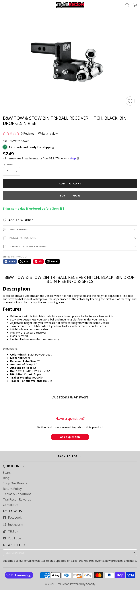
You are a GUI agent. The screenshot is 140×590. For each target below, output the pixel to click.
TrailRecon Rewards (17, 499)
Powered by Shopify (82, 584)
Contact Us (10, 505)
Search (7, 472)
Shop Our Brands (15, 483)
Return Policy (12, 488)
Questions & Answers (70, 397)
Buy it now (70, 195)
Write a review (48, 133)
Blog (6, 478)
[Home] (70, 5)
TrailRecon (62, 584)
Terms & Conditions (17, 494)
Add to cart (70, 183)
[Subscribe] (133, 552)
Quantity (9, 164)
